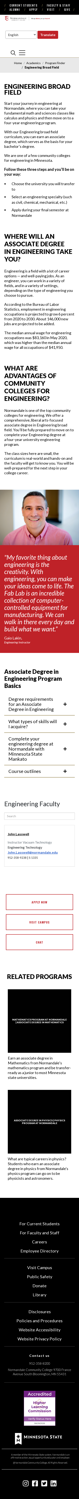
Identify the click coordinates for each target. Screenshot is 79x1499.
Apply (33, 9)
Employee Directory (39, 1250)
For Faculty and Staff (39, 1232)
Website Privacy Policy (39, 1338)
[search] (13, 52)
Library (39, 1294)
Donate (39, 1285)
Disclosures (39, 1311)
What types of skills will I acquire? (32, 723)
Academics (33, 63)
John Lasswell (18, 834)
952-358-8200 (39, 1363)
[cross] (22, 52)
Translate (47, 35)
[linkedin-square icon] (53, 1485)
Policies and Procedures (39, 1320)
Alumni (14, 9)
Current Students (23, 5)
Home (18, 63)
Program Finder (55, 63)
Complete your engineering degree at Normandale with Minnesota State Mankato (30, 749)
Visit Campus (39, 922)
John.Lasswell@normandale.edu (33, 852)
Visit (51, 9)
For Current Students (39, 1223)
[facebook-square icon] (35, 1485)
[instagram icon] (26, 1485)
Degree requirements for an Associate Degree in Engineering (31, 704)
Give (67, 9)
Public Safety (39, 1276)
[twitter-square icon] (44, 1485)
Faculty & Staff (58, 5)
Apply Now (40, 902)
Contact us (39, 1355)
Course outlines (24, 771)
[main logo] (27, 18)
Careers (39, 1241)
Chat (39, 942)
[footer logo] (38, 1438)
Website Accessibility (39, 1329)
